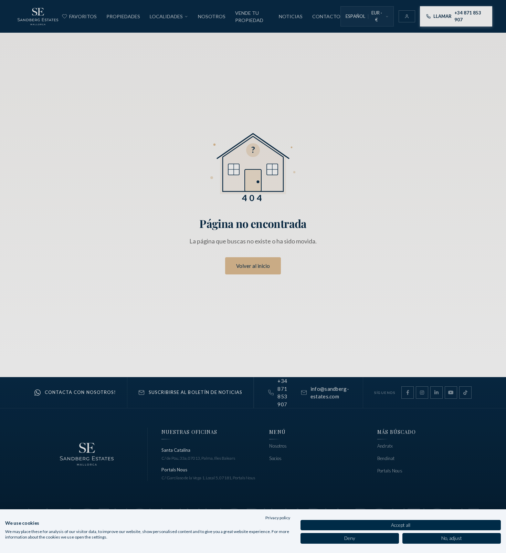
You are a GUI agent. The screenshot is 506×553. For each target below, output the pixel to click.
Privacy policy (277, 517)
